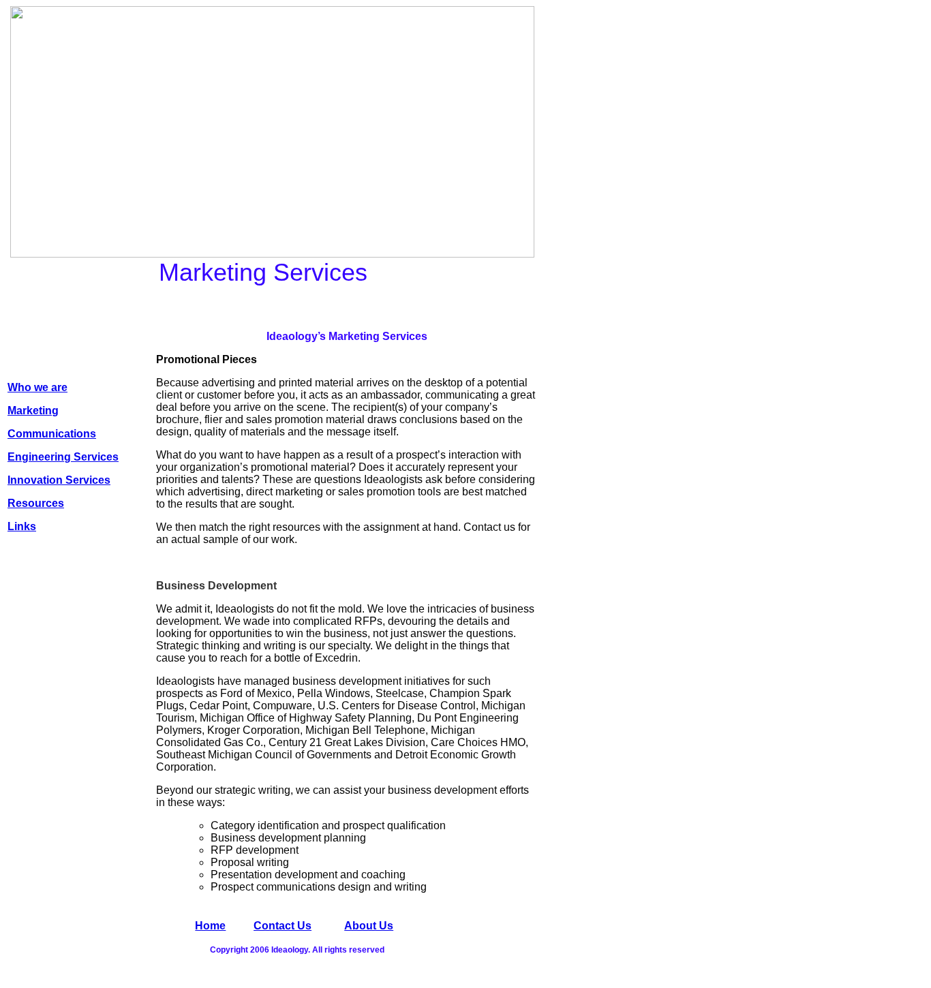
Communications (51, 433)
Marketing (33, 410)
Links (21, 526)
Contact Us (282, 925)
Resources (35, 503)
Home (210, 925)
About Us (368, 925)
